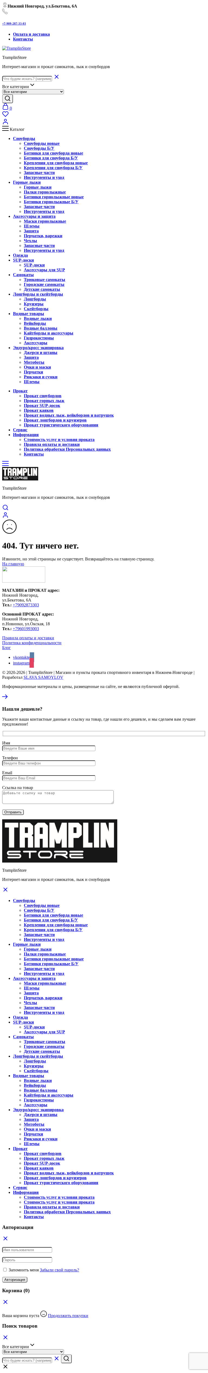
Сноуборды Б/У (39, 148)
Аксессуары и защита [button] (34, 216)
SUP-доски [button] (23, 260)
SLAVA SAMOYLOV (43, 677)
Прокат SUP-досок (42, 405)
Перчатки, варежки (43, 235)
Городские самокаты (44, 284)
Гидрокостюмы (39, 338)
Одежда (20, 255)
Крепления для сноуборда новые (56, 163)
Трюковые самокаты (44, 279)
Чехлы (30, 240)
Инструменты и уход (44, 177)
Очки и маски (37, 367)
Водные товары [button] (28, 313)
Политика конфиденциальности (31, 642)
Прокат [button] (20, 391)
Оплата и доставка (31, 34)
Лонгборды (35, 299)
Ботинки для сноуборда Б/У (51, 158)
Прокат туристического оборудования (61, 425)
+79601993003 (26, 628)
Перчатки (33, 372)
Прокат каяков (39, 410)
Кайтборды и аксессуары (48, 333)
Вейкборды (35, 323)
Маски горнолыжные (45, 221)
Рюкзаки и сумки (40, 377)
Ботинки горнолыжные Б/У (51, 201)
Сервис (20, 1187)
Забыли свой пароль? (59, 1270)
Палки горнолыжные (45, 192)
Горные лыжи (37, 187)
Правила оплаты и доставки (52, 444)
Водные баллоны (40, 328)
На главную (13, 564)
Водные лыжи (38, 318)
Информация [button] (26, 434)
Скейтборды (36, 308)
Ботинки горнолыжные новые (54, 197)
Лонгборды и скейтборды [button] (38, 294)
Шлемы (32, 226)
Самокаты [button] (23, 274)
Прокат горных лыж (44, 400)
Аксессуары (35, 342)
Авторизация (14, 1280)
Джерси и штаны (40, 352)
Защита (31, 231)
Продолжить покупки (68, 1315)
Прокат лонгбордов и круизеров (55, 420)
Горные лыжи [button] (27, 182)
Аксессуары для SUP (44, 270)
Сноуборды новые (42, 143)
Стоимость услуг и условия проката (59, 439)
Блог (6, 647)
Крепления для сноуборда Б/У (53, 167)
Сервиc (20, 429)
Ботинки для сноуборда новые (53, 153)
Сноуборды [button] (24, 138)
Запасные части (39, 172)
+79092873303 (26, 605)
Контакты (23, 39)
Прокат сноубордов (42, 395)
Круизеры (34, 304)
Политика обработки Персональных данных (67, 449)
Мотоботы (34, 362)
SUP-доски (34, 265)
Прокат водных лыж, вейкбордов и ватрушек (69, 415)
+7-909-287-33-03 (14, 23)
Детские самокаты (42, 289)
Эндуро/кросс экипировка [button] (38, 347)
